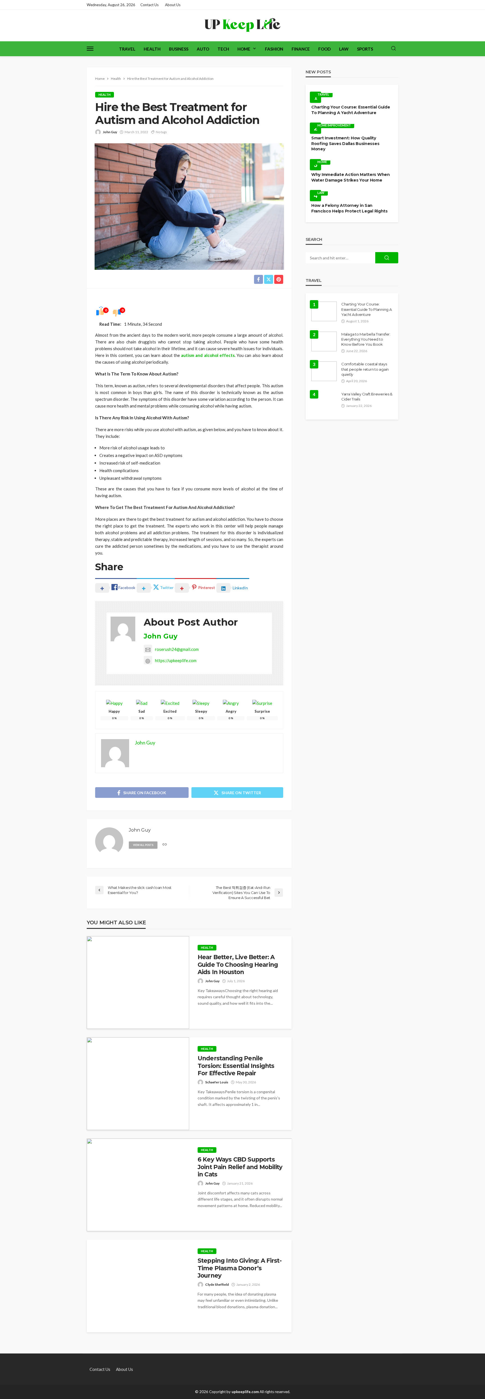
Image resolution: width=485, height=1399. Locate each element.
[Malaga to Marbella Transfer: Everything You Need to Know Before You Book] (324, 341)
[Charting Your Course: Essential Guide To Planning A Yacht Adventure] (324, 311)
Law (344, 48)
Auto (203, 48)
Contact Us (149, 5)
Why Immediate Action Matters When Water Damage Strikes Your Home (350, 177)
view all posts (143, 844)
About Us (172, 5)
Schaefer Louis (216, 1082)
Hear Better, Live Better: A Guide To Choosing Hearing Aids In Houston (238, 964)
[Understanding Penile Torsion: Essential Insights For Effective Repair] (138, 1083)
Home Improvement (334, 125)
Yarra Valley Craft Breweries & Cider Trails (366, 396)
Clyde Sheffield (217, 1284)
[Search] (393, 48)
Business (178, 48)
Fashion (274, 48)
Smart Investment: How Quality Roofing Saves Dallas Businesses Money (345, 143)
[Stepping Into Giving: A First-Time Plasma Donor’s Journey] (138, 1286)
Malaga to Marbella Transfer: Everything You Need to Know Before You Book (365, 339)
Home (243, 48)
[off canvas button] (90, 48)
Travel (127, 48)
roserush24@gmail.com (177, 649)
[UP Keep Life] (242, 25)
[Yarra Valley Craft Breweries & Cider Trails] (324, 401)
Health (152, 48)
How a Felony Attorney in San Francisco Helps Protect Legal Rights (349, 208)
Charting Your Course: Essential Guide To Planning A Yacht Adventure (350, 110)
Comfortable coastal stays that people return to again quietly (365, 369)
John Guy (110, 132)
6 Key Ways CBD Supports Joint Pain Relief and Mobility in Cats (240, 1167)
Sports (365, 48)
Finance (301, 48)
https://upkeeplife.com (175, 660)
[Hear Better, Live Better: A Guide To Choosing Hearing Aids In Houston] (138, 982)
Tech (223, 48)
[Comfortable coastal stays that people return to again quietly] (324, 371)
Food (324, 48)
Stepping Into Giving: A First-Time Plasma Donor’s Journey (240, 1268)
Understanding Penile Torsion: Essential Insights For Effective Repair (236, 1066)
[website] (164, 844)
